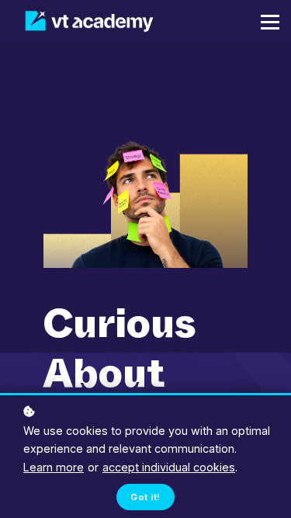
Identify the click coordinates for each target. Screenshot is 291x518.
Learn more (53, 467)
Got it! (145, 497)
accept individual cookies (168, 467)
